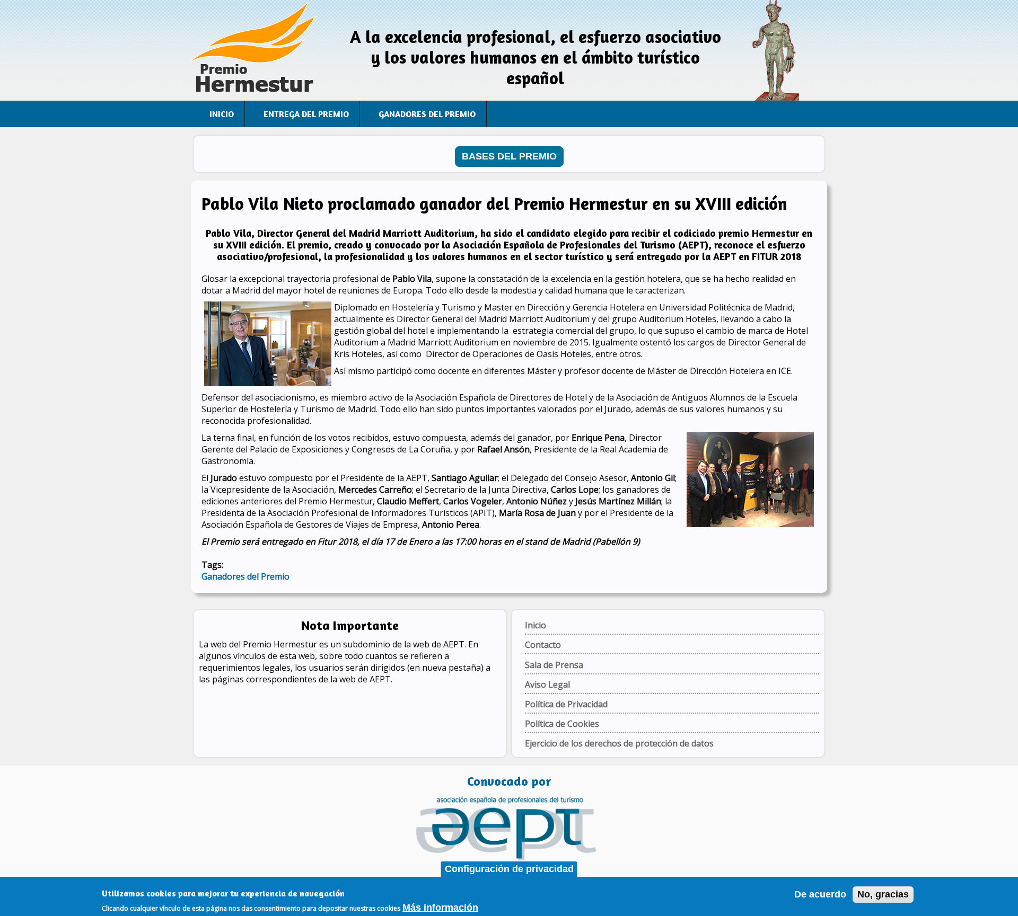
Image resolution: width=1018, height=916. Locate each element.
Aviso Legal (547, 684)
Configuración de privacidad (509, 869)
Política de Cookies (562, 724)
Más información (440, 907)
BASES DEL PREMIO (509, 156)
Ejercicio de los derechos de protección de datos (619, 743)
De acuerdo (820, 894)
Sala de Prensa (554, 665)
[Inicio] (254, 50)
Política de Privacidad (566, 704)
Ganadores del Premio (427, 114)
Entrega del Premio (306, 114)
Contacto (543, 645)
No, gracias (883, 894)
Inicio (221, 114)
